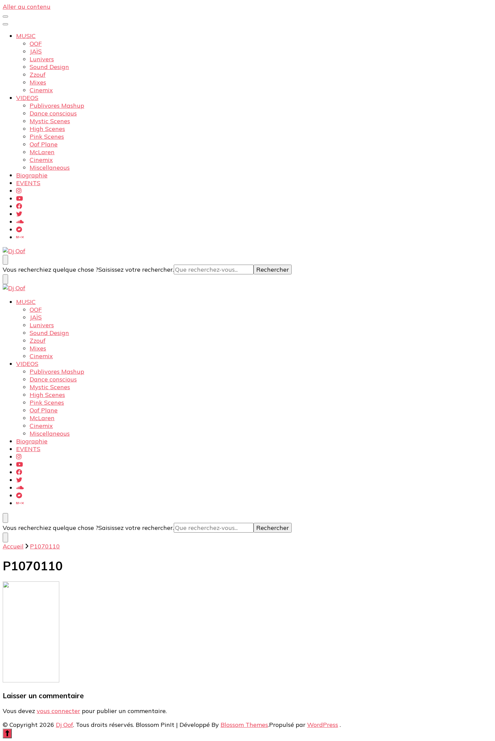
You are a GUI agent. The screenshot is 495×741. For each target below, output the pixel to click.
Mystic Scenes (50, 121)
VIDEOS (27, 98)
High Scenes (47, 129)
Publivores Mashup (57, 105)
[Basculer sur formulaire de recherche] (5, 260)
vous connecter (58, 711)
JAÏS (36, 51)
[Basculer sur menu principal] (5, 16)
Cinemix (41, 90)
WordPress (322, 725)
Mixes (38, 82)
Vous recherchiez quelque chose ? (50, 269)
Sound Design (49, 67)
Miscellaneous (50, 167)
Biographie (31, 175)
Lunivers (42, 59)
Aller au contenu (27, 6)
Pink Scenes (47, 136)
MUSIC (26, 36)
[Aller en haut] (7, 733)
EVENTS (28, 183)
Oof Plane (44, 144)
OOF (36, 43)
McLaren (42, 152)
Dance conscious (53, 113)
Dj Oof (64, 725)
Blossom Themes (244, 725)
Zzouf (37, 74)
